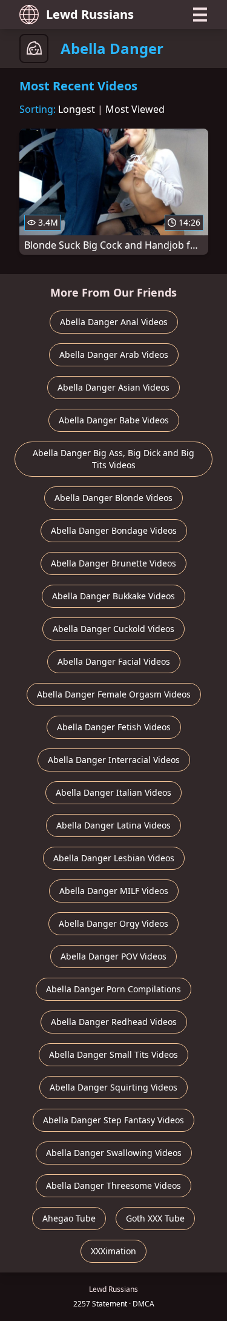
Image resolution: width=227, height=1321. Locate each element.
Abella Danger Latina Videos (113, 825)
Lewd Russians (90, 14)
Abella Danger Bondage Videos (114, 530)
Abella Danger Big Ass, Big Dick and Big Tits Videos (113, 459)
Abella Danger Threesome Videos (113, 1185)
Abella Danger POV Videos (113, 956)
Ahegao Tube (69, 1218)
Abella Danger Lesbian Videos (113, 858)
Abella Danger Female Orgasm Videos (114, 694)
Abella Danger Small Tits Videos (113, 1054)
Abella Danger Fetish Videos (114, 727)
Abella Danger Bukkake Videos (113, 596)
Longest (76, 109)
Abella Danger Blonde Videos (113, 497)
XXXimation (113, 1251)
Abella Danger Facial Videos (114, 661)
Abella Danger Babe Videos (114, 420)
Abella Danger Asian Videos (113, 387)
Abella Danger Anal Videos (114, 322)
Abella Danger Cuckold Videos (113, 628)
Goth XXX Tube (155, 1218)
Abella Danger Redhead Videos (114, 1021)
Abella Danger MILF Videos (113, 890)
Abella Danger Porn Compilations (113, 989)
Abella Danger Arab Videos (113, 354)
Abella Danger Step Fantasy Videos (113, 1120)
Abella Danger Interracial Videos (114, 759)
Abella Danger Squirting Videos (113, 1087)
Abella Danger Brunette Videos (113, 563)
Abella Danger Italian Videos (113, 792)
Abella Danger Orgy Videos (113, 923)
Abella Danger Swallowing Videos (114, 1152)
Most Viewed (135, 109)
